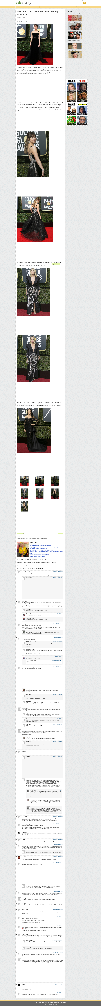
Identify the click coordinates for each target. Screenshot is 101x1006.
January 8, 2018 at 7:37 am (57, 741)
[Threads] (78, 7)
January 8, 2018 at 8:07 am (57, 649)
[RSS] (84, 7)
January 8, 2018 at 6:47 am (58, 729)
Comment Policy (41, 1002)
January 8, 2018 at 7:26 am (57, 778)
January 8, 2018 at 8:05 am (57, 641)
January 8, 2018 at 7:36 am (58, 816)
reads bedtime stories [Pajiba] (39, 544)
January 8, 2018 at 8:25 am (58, 891)
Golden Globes (38, 19)
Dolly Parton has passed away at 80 (74, 13)
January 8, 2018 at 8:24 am (58, 862)
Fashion (32, 19)
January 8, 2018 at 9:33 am (58, 897)
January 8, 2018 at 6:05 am (58, 571)
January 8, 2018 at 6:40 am (57, 609)
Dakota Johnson (27, 19)
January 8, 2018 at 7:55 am (57, 577)
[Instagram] (74, 7)
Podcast (36, 7)
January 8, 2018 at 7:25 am (57, 756)
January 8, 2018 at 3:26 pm (56, 660)
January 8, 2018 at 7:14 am (57, 718)
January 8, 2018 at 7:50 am (58, 844)
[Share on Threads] (24, 22)
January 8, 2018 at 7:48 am (58, 839)
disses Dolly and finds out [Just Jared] (41, 550)
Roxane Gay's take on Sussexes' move (74, 31)
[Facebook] (76, 7)
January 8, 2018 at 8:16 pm (57, 701)
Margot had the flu (56, 264)
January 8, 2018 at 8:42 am (57, 884)
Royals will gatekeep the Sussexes (74, 50)
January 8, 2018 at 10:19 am (57, 618)
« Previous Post (20, 533)
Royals (27, 7)
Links (42, 7)
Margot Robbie (44, 19)
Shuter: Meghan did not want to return (74, 22)
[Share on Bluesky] (21, 22)
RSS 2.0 (43, 559)
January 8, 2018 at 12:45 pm (58, 984)
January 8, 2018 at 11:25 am (57, 940)
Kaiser (20, 19)
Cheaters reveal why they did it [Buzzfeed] (39, 554)
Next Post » (60, 533)
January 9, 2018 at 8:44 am (57, 630)
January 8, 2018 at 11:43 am (58, 952)
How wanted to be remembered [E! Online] (41, 545)
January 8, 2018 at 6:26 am (58, 666)
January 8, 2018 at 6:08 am (58, 623)
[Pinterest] (82, 7)
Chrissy (23, 816)
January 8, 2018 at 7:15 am (58, 751)
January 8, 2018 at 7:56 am (57, 850)
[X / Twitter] (72, 7)
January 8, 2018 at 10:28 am (58, 925)
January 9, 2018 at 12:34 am (58, 992)
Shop (32, 7)
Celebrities (22, 7)
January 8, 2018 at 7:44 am (58, 823)
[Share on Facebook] (17, 22)
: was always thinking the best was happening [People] (46, 547)
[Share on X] (19, 22)
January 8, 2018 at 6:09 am (58, 637)
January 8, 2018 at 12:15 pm (58, 958)
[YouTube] (80, 7)
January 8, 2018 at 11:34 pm (56, 806)
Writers (78, 0)
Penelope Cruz (50, 19)
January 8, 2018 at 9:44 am (58, 909)
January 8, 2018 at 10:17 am (58, 916)
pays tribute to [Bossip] (38, 548)
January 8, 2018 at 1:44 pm (57, 694)
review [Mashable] (38, 556)
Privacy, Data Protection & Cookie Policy (52, 1002)
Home (36, 1002)
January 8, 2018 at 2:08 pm (56, 790)
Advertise (83, 0)
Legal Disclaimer (63, 1002)
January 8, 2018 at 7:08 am (57, 613)
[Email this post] (26, 22)
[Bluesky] (70, 7)
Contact (73, 0)
